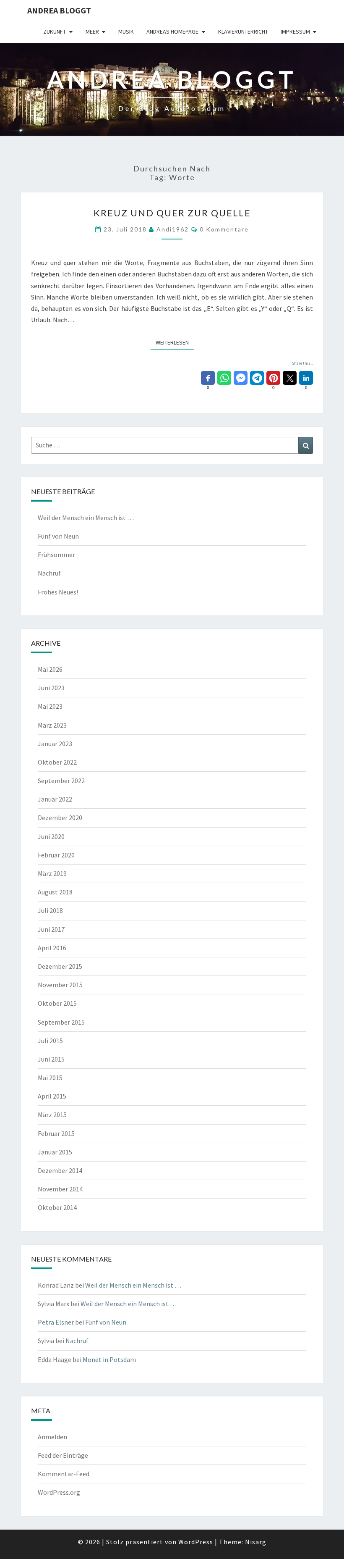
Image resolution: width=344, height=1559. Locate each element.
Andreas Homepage (172, 31)
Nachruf (49, 573)
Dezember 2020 (60, 817)
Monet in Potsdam (109, 1359)
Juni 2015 (51, 1059)
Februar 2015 (56, 1133)
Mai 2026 (50, 669)
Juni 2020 (51, 836)
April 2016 (52, 948)
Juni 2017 (51, 929)
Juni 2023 (51, 688)
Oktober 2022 (57, 762)
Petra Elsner (56, 1322)
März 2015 (52, 1114)
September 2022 (61, 780)
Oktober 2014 (57, 1207)
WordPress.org (59, 1492)
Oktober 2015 (57, 1003)
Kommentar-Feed (63, 1474)
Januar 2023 (55, 743)
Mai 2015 (50, 1077)
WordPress (195, 1542)
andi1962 (172, 229)
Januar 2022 (55, 799)
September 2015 (61, 1022)
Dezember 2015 (60, 966)
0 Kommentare (224, 229)
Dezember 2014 (60, 1170)
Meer (92, 31)
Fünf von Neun (58, 536)
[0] (208, 378)
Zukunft (54, 31)
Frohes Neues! (58, 592)
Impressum (295, 31)
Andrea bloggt (59, 10)
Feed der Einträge (63, 1455)
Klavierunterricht (243, 31)
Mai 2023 (50, 706)
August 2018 (55, 892)
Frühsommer (56, 554)
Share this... (302, 363)
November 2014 (60, 1189)
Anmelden (52, 1437)
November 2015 (60, 985)
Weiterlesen (175, 342)
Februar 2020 (56, 855)
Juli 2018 (50, 910)
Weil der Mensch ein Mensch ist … (86, 517)
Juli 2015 (50, 1040)
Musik (126, 31)
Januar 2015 (55, 1152)
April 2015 (52, 1096)
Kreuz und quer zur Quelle (172, 212)
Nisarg (255, 1542)
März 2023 (52, 725)
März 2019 (52, 873)
